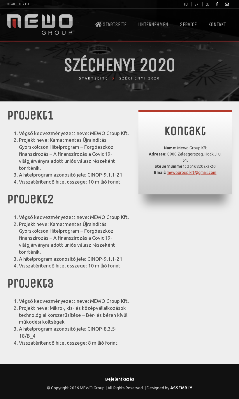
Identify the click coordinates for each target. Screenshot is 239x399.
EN (196, 4)
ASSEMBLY (181, 388)
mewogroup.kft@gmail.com (191, 172)
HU (186, 4)
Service (188, 24)
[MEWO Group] (40, 24)
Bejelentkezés (119, 379)
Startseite (113, 24)
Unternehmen (153, 24)
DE (207, 4)
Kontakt (217, 24)
